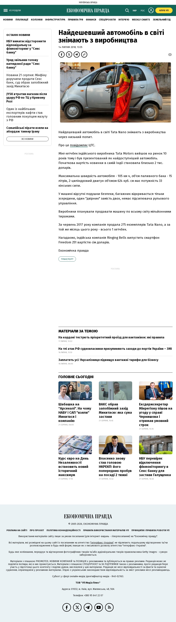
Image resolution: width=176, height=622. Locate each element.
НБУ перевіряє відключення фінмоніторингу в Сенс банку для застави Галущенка (155, 466)
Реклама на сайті (17, 530)
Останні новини (18, 35)
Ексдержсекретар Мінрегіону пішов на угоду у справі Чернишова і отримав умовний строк (155, 414)
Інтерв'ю (123, 19)
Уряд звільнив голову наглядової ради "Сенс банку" (23, 63)
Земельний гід (162, 19)
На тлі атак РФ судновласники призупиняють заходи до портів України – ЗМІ (115, 349)
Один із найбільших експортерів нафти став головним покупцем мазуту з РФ (26, 114)
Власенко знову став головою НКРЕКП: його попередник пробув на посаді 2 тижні (115, 466)
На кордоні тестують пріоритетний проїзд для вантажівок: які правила (111, 337)
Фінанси (91, 19)
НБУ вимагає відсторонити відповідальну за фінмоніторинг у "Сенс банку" (26, 46)
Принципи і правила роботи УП (150, 530)
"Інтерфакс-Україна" (101, 542)
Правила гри (75, 19)
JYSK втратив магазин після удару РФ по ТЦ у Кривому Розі (26, 97)
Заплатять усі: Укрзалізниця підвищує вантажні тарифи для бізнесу (108, 360)
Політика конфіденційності (64, 530)
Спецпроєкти (107, 19)
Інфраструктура (55, 19)
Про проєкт (37, 530)
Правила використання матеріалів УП (106, 530)
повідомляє (79, 145)
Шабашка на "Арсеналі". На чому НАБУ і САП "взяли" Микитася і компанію (74, 412)
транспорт (67, 259)
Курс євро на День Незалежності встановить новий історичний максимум (73, 466)
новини (8, 19)
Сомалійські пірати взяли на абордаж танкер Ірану (27, 130)
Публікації (21, 19)
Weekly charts (141, 19)
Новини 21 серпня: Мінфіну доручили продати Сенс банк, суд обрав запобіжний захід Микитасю (27, 80)
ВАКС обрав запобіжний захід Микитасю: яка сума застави (115, 410)
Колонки (36, 19)
